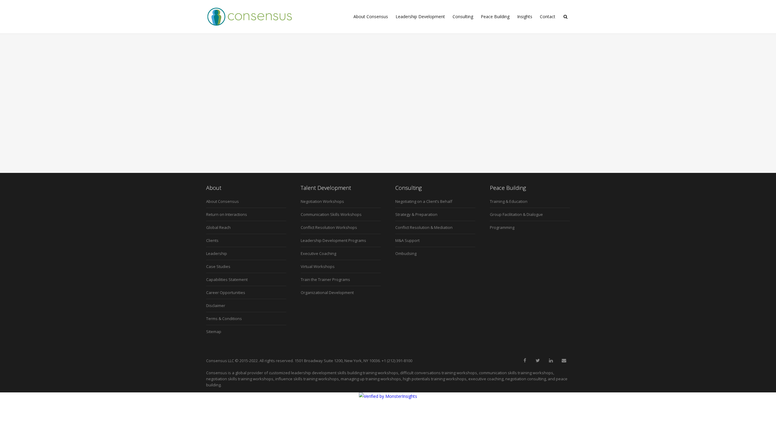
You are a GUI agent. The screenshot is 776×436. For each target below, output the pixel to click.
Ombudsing (405, 253)
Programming (502, 227)
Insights (524, 16)
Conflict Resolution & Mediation (424, 227)
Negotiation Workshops (322, 201)
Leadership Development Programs (333, 240)
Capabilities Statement (227, 279)
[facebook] (525, 360)
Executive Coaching (318, 253)
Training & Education (508, 201)
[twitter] (538, 360)
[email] (564, 360)
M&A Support (407, 240)
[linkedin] (551, 360)
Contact (547, 16)
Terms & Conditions (224, 318)
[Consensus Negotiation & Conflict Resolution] (249, 16)
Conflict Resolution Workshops (329, 227)
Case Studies (218, 266)
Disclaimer (215, 305)
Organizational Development (327, 292)
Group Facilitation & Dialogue (516, 214)
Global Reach (218, 227)
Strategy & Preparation (416, 214)
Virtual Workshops (318, 266)
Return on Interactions (226, 214)
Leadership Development (420, 16)
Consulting (463, 16)
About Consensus (370, 16)
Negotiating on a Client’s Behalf (423, 201)
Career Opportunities (225, 292)
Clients (212, 240)
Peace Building (495, 16)
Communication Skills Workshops (331, 214)
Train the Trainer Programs (325, 279)
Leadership (216, 253)
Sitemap (213, 331)
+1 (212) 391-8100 (397, 360)
